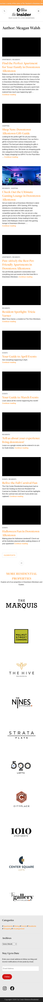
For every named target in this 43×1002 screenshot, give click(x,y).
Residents (16, 59)
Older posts (9, 555)
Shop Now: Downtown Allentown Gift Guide (16, 131)
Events (5, 353)
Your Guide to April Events (19, 356)
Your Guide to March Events (20, 397)
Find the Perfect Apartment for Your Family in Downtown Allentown (21, 67)
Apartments (6, 59)
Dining (16, 926)
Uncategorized (18, 929)
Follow (7, 977)
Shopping (5, 126)
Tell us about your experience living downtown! (21, 440)
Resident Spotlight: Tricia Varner (18, 314)
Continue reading (9, 94)
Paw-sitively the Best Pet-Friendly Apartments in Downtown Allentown (18, 264)
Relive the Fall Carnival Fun (19, 483)
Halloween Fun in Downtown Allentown (20, 533)
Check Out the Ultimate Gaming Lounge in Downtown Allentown (21, 196)
